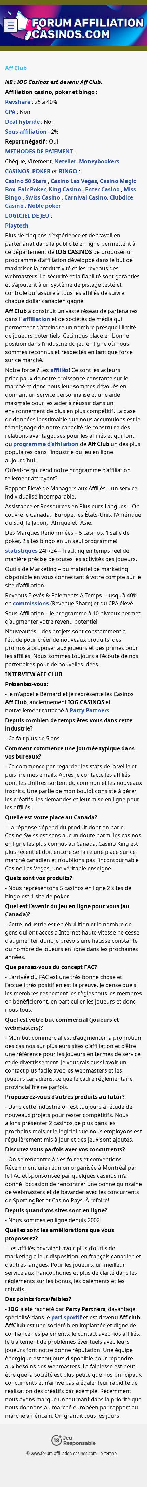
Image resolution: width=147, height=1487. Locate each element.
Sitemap (109, 1453)
